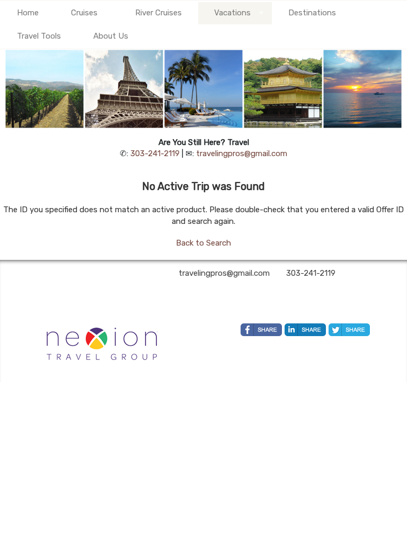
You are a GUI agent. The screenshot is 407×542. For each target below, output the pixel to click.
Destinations (312, 12)
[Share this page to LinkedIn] (305, 329)
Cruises (84, 12)
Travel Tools (39, 36)
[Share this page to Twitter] (349, 329)
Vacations (232, 12)
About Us (110, 36)
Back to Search (203, 243)
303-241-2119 (155, 153)
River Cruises (158, 12)
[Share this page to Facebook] (261, 329)
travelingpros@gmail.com (241, 153)
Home (28, 12)
